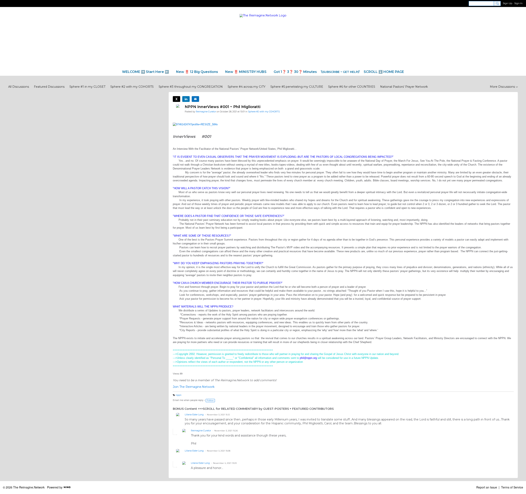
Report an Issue (486, 487)
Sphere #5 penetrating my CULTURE (296, 87)
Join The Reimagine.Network (194, 387)
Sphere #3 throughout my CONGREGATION (191, 87)
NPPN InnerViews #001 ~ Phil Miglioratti (222, 107)
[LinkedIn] (186, 99)
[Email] (195, 99)
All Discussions (18, 87)
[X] (176, 99)
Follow (210, 400)
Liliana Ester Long (194, 414)
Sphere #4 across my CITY (246, 87)
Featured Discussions (49, 87)
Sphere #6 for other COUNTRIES (351, 87)
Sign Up (507, 3)
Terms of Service (512, 487)
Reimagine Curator (206, 111)
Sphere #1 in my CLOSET (87, 87)
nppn (178, 395)
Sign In (518, 3)
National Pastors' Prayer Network (404, 87)
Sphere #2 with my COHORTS (132, 87)
